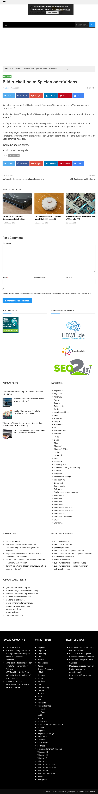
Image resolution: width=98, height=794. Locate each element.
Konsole (57, 433)
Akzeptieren (52, 12)
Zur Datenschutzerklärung (61, 9)
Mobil (56, 458)
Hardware (7, 76)
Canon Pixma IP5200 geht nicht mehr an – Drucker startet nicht (29, 431)
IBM (55, 427)
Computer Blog (62, 791)
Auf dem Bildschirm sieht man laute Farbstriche (23, 179)
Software (58, 489)
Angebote (58, 394)
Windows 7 (58, 501)
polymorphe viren (61, 547)
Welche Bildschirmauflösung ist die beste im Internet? (29, 400)
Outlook (57, 470)
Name (5, 277)
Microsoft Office (61, 449)
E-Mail (56, 415)
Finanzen (58, 418)
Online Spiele (60, 464)
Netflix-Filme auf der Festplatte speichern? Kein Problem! (27, 412)
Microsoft (58, 446)
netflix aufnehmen (62, 559)
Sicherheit (58, 483)
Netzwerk (58, 461)
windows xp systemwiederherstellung (22, 590)
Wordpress (58, 523)
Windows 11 (59, 498)
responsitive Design (62, 477)
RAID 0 (17, 541)
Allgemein (58, 390)
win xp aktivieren (61, 541)
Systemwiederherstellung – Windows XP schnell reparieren (23, 392)
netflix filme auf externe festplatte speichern (73, 553)
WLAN (56, 520)
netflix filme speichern (63, 544)
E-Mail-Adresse (40, 277)
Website (69, 277)
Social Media (59, 486)
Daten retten (59, 406)
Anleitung (58, 397)
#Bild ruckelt (14, 156)
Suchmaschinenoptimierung (66, 492)
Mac (56, 443)
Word (59, 455)
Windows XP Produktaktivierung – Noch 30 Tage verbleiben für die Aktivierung (23, 424)
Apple (56, 400)
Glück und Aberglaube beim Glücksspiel (40, 68)
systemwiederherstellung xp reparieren (71, 566)
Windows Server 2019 (63, 510)
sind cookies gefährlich (64, 556)
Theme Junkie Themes (87, 791)
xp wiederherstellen (14, 615)
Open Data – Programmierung (67, 467)
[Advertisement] (49, 47)
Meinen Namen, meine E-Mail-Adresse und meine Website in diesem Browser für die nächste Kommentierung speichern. (47, 293)
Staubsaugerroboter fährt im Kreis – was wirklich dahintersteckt (81, 669)
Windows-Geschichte (63, 516)
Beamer (57, 403)
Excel (59, 452)
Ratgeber (58, 473)
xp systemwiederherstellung (18, 606)
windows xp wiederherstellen (18, 597)
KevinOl (9, 566)
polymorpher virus (62, 569)
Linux (56, 440)
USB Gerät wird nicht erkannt (82, 179)
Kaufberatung (60, 430)
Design (57, 409)
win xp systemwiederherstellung (19, 603)
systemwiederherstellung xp (18, 587)
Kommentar (8, 243)
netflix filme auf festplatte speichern (69, 550)
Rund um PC (59, 480)
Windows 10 (59, 495)
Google (57, 421)
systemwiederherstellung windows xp (70, 563)
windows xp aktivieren (15, 600)
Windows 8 (58, 504)
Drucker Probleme (62, 412)
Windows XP (59, 513)
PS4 (58, 437)
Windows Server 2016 (63, 507)
